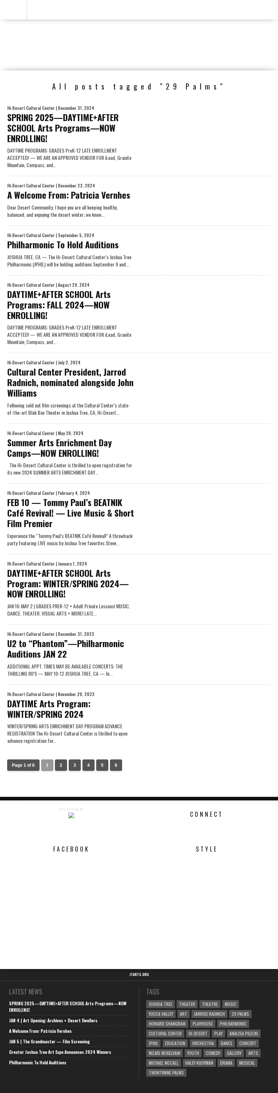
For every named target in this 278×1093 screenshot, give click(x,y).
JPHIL (153, 1043)
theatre (210, 1004)
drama (226, 1063)
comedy (213, 1053)
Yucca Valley (161, 1014)
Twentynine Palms (166, 1072)
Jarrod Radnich (209, 1014)
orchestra (203, 1043)
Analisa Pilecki (243, 1033)
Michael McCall (163, 1063)
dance (226, 1043)
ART (183, 1014)
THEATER (187, 1004)
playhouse (203, 1023)
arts (253, 1053)
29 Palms (240, 1014)
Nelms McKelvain (164, 1053)
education (175, 1043)
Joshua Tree (160, 1004)
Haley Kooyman (199, 1063)
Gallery (234, 1053)
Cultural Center (165, 1033)
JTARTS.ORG (139, 974)
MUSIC (230, 1004)
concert (247, 1043)
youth (193, 1053)
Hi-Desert (198, 1033)
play (218, 1033)
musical (247, 1063)
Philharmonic (233, 1023)
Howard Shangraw (167, 1023)
